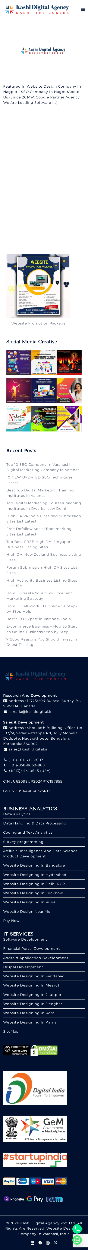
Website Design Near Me (26, 912)
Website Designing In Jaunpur (32, 995)
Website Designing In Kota (28, 1013)
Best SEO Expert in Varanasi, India (38, 619)
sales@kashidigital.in (28, 749)
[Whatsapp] (77, 1240)
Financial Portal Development (31, 949)
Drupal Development (23, 967)
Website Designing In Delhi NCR (34, 884)
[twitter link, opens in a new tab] (55, 1242)
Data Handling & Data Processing (34, 823)
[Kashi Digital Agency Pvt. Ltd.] (36, 9)
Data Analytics (17, 814)
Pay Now (11, 921)
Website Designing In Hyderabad (34, 875)
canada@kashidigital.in (30, 712)
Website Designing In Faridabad (34, 976)
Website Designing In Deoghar (32, 1004)
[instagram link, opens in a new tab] (48, 1242)
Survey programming (23, 842)
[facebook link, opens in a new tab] (40, 1242)
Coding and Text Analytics (28, 832)
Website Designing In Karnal (30, 1022)
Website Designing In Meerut (31, 985)
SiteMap (11, 1031)
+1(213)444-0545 (23, 771)
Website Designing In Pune (29, 902)
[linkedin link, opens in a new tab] (32, 1242)
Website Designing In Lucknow (33, 893)
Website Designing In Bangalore (34, 865)
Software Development (25, 939)
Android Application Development (36, 958)
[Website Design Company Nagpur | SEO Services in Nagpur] (44, 51)
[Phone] (77, 1229)
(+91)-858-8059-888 (26, 765)
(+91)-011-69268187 (25, 760)
